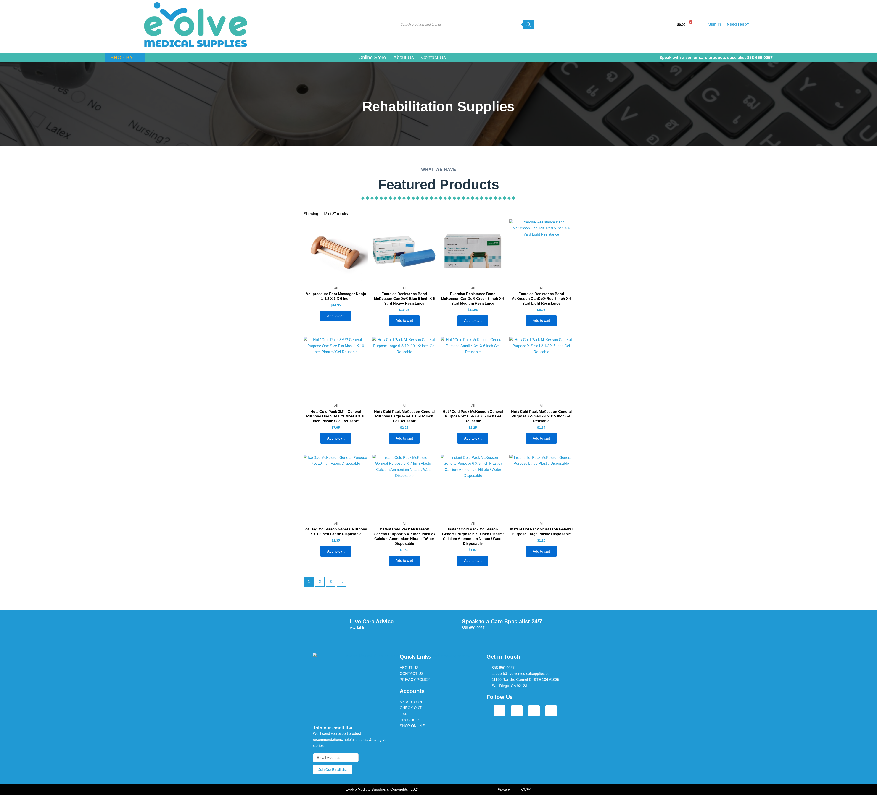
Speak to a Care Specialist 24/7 (502, 621)
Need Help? (738, 24)
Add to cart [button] (335, 316)
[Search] (528, 24)
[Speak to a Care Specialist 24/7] (452, 623)
